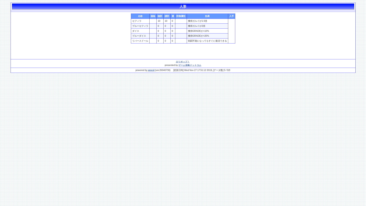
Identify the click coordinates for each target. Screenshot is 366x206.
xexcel (151, 70)
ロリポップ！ (183, 62)
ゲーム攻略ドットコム (189, 65)
